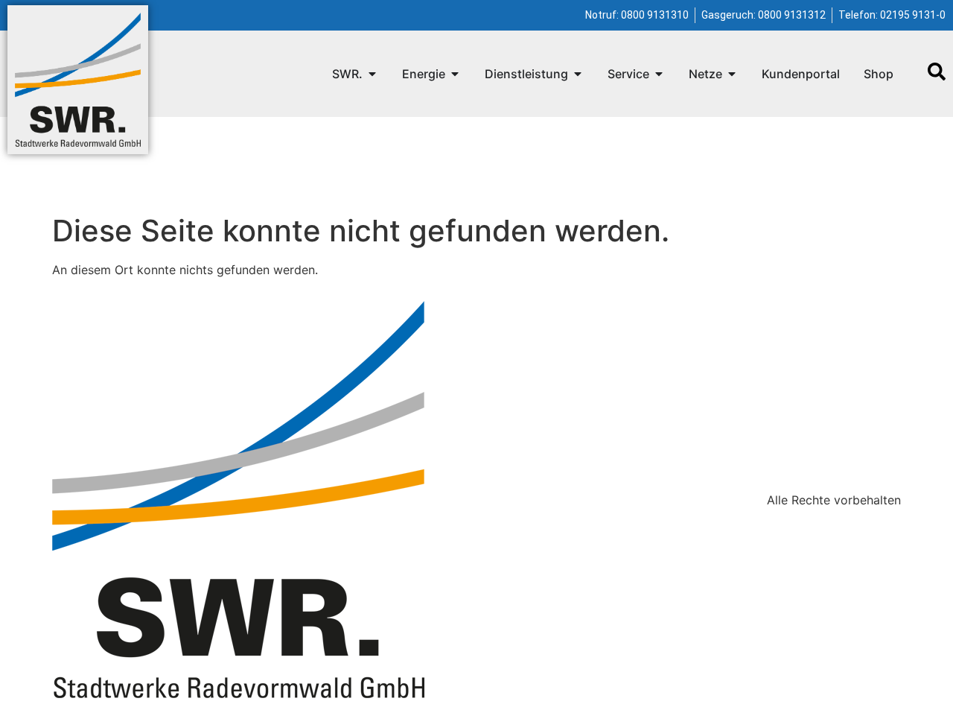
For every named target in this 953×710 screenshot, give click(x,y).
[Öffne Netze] (732, 74)
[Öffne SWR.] (372, 74)
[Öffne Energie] (455, 74)
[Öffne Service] (659, 74)
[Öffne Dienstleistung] (578, 74)
